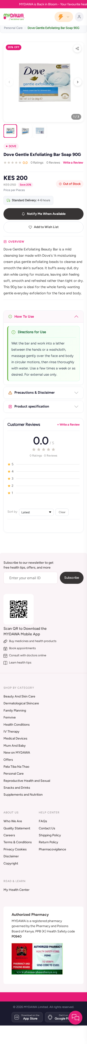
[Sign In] (79, 16)
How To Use (24, 316)
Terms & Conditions (17, 842)
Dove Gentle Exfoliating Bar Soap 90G (53, 28)
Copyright (10, 863)
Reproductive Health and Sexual (26, 781)
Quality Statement (16, 828)
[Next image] (78, 82)
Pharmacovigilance (52, 849)
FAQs (43, 821)
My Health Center (16, 890)
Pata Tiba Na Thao (16, 767)
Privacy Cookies (15, 849)
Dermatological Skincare (21, 703)
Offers (8, 760)
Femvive (9, 717)
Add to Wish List (46, 227)
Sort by (12, 511)
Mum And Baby (14, 746)
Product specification (31, 406)
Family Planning (14, 710)
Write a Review (73, 162)
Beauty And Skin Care (19, 696)
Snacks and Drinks (16, 788)
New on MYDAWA (16, 753)
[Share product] (77, 48)
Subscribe (71, 578)
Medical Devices (15, 738)
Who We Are (12, 821)
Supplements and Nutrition (23, 795)
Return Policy (48, 842)
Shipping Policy (50, 835)
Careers (9, 835)
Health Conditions (16, 725)
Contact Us (47, 828)
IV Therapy (11, 732)
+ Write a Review (68, 424)
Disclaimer (11, 856)
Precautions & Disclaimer (34, 392)
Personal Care (13, 28)
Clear (62, 512)
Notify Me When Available (46, 214)
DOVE (12, 146)
